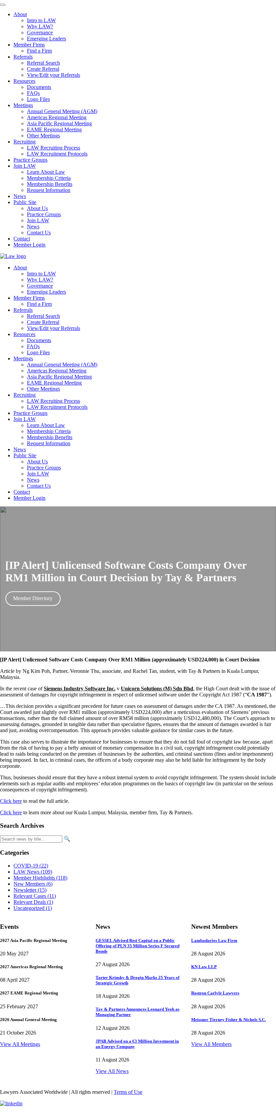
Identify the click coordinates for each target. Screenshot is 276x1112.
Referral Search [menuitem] (43, 63)
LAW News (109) (32, 872)
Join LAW (24, 419)
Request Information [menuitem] (48, 190)
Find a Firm (39, 304)
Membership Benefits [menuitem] (49, 184)
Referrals (23, 310)
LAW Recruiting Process (53, 401)
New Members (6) (33, 884)
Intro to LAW (41, 273)
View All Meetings (20, 1044)
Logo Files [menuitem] (38, 99)
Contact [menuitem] (21, 238)
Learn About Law (46, 425)
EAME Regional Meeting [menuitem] (54, 129)
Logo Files (38, 352)
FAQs (33, 346)
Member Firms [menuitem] (29, 44)
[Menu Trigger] (2, 5)
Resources (24, 334)
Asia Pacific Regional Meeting (59, 377)
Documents (39, 340)
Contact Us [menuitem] (39, 232)
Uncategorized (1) (32, 908)
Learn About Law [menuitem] (46, 172)
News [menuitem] (19, 196)
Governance (40, 286)
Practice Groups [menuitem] (30, 160)
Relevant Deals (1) (33, 902)
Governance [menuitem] (40, 32)
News (19, 449)
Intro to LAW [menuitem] (41, 20)
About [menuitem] (20, 14)
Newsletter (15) (29, 890)
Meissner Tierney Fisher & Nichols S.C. (228, 1019)
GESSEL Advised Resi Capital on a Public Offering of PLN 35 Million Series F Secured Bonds (137, 946)
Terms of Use (128, 1092)
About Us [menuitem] (37, 208)
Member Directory (33, 598)
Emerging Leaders (46, 292)
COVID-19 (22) (30, 866)
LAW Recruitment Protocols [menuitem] (57, 154)
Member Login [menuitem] (29, 245)
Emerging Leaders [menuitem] (46, 38)
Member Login (29, 498)
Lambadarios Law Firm (214, 940)
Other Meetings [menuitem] (43, 135)
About (20, 267)
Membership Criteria (49, 431)
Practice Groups (30, 413)
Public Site (24, 455)
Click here (11, 801)
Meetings (23, 358)
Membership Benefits (49, 437)
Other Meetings (43, 389)
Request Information (48, 443)
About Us (37, 461)
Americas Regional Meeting (57, 370)
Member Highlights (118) (40, 878)
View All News (112, 1071)
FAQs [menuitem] (33, 93)
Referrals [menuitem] (23, 57)
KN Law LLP (204, 966)
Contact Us (39, 486)
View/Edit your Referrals (53, 328)
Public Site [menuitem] (24, 202)
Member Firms (29, 298)
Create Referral (43, 322)
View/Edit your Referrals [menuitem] (53, 75)
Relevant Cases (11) (34, 896)
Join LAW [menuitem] (24, 166)
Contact (21, 492)
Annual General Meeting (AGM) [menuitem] (62, 111)
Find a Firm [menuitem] (39, 51)
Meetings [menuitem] (23, 105)
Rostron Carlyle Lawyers (215, 992)
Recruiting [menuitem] (24, 141)
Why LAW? (40, 280)
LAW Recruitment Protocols (57, 407)
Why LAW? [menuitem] (40, 26)
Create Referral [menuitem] (43, 69)
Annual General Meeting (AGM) (62, 364)
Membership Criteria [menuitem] (49, 178)
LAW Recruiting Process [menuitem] (53, 148)
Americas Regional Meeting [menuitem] (57, 117)
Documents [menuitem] (39, 87)
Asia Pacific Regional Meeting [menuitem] (59, 123)
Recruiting (24, 395)
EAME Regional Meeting (54, 383)
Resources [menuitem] (24, 81)
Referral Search (43, 316)
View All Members (211, 1044)
